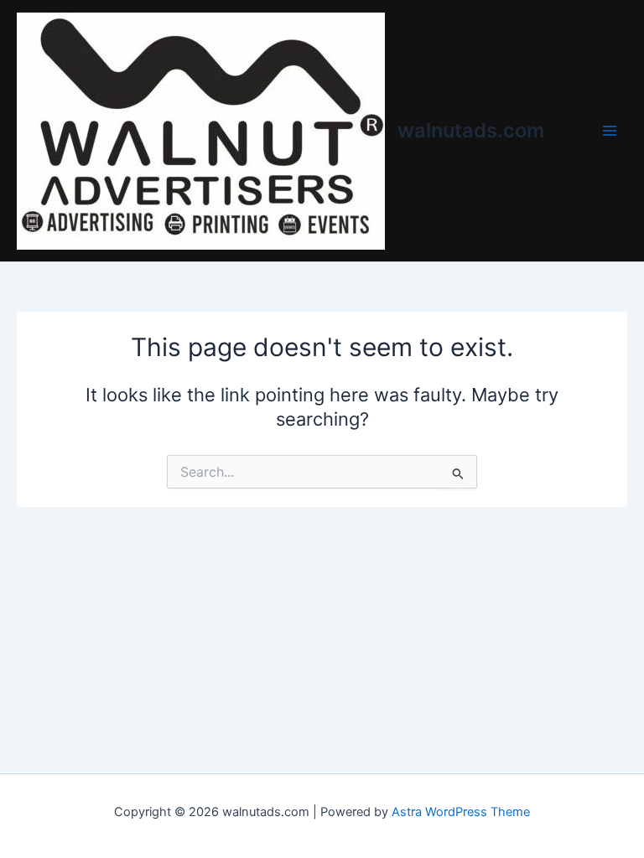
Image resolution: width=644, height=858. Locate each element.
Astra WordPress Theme (461, 811)
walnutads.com (470, 130)
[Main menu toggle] (609, 130)
